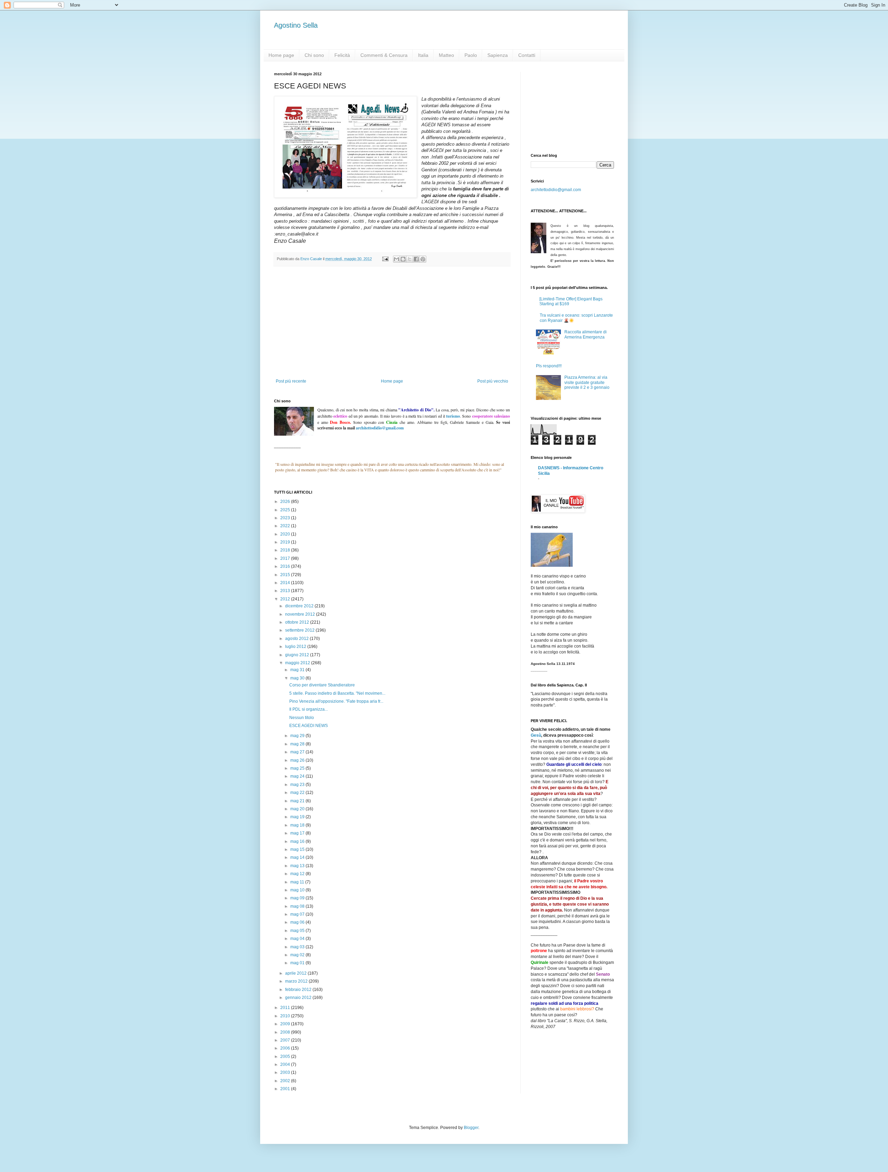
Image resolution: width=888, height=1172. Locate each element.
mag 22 (298, 792)
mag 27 (298, 752)
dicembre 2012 (300, 606)
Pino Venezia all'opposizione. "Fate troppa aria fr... (336, 701)
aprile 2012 (296, 973)
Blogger (471, 1127)
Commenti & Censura (384, 55)
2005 (285, 1056)
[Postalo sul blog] (403, 259)
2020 (285, 534)
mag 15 (298, 849)
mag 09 (298, 898)
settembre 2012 (300, 630)
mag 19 (298, 816)
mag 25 (298, 768)
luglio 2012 (296, 646)
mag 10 (298, 890)
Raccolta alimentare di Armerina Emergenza (585, 334)
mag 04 (298, 938)
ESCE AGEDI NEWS (308, 725)
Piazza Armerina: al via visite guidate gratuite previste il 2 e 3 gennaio (586, 382)
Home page (281, 55)
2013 (285, 590)
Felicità (342, 55)
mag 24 (298, 776)
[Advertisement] (392, 326)
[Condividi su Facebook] (416, 259)
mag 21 (298, 800)
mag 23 (298, 784)
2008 (285, 1032)
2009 (285, 1023)
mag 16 (298, 841)
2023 (285, 517)
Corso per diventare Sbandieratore (322, 685)
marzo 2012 (297, 981)
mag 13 (298, 865)
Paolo (470, 55)
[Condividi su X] (409, 259)
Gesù (536, 735)
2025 (285, 509)
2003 (285, 1072)
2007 (285, 1040)
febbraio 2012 (299, 989)
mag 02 (298, 954)
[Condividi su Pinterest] (422, 259)
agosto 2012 (297, 638)
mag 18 (298, 825)
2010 (285, 1015)
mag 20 (298, 808)
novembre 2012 (300, 614)
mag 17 (298, 833)
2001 (285, 1088)
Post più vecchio (492, 381)
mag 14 (298, 857)
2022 (285, 525)
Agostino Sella (296, 25)
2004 (285, 1064)
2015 (285, 574)
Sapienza (497, 55)
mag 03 (298, 946)
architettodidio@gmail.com (556, 189)
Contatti (526, 55)
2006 (285, 1048)
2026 (285, 501)
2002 (285, 1080)
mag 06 (298, 922)
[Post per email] (385, 259)
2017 (285, 558)
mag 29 (298, 735)
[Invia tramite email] (396, 259)
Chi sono (314, 55)
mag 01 (298, 962)
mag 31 (298, 669)
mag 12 (298, 873)
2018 (285, 550)
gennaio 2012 (299, 997)
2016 (285, 566)
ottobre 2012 (297, 622)
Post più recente (291, 381)
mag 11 (297, 882)
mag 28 (298, 744)
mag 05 (298, 930)
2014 (285, 582)
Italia (423, 55)
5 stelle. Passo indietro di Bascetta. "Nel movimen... (337, 693)
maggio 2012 (298, 662)
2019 (285, 542)
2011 (285, 1007)
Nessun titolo (301, 717)
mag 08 (298, 906)
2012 (285, 599)
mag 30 (298, 678)
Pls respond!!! (549, 365)
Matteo (446, 55)
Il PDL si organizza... (308, 709)
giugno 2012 (297, 654)
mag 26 (298, 760)
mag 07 (298, 914)
